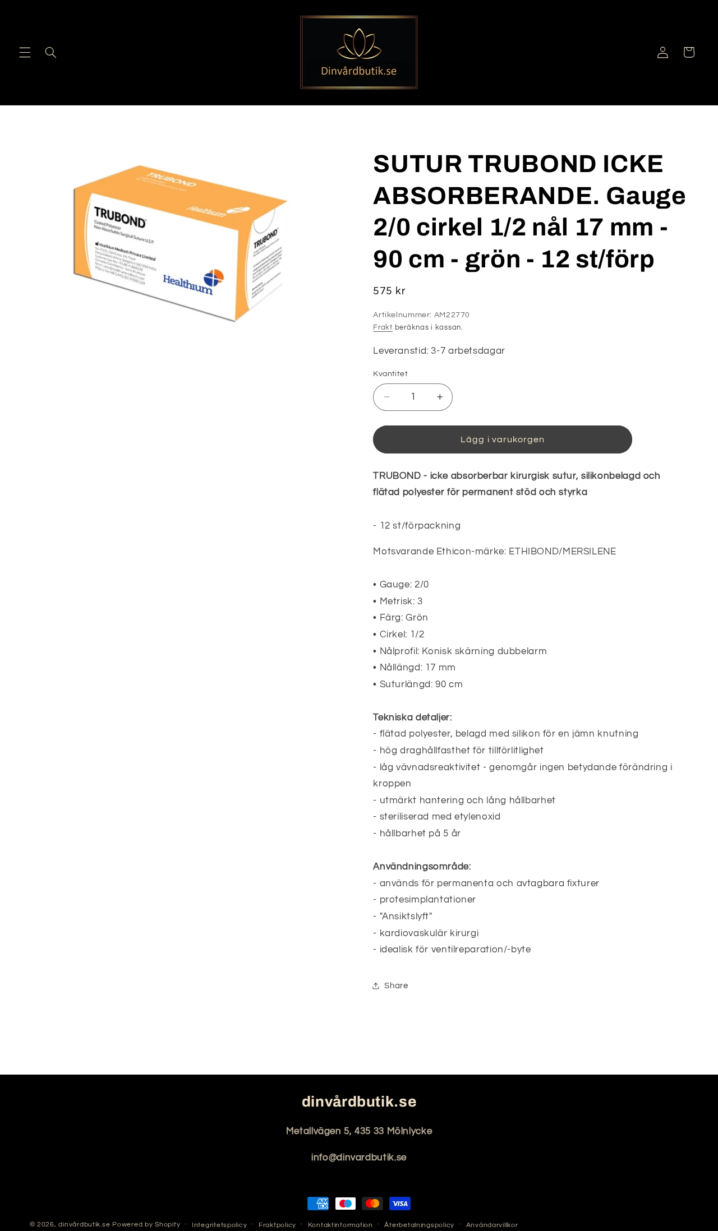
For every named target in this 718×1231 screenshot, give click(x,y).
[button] (25, 52)
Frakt (383, 327)
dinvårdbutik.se (84, 1224)
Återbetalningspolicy (419, 1225)
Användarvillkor (492, 1225)
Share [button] (396, 985)
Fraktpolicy (277, 1225)
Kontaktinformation (340, 1225)
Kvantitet (390, 374)
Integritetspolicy (219, 1225)
